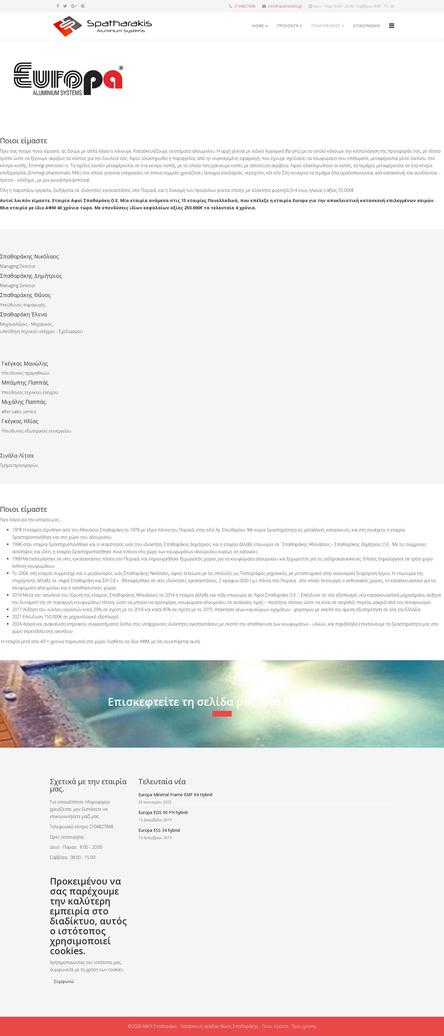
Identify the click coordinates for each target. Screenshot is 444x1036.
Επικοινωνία (366, 25)
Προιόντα (287, 25)
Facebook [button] (222, 714)
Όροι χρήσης (304, 1026)
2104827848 (244, 6)
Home (258, 25)
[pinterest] (83, 6)
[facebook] (57, 6)
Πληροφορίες (325, 25)
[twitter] (65, 6)
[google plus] (74, 6)
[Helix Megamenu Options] (391, 25)
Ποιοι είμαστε (275, 1026)
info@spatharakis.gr (285, 6)
